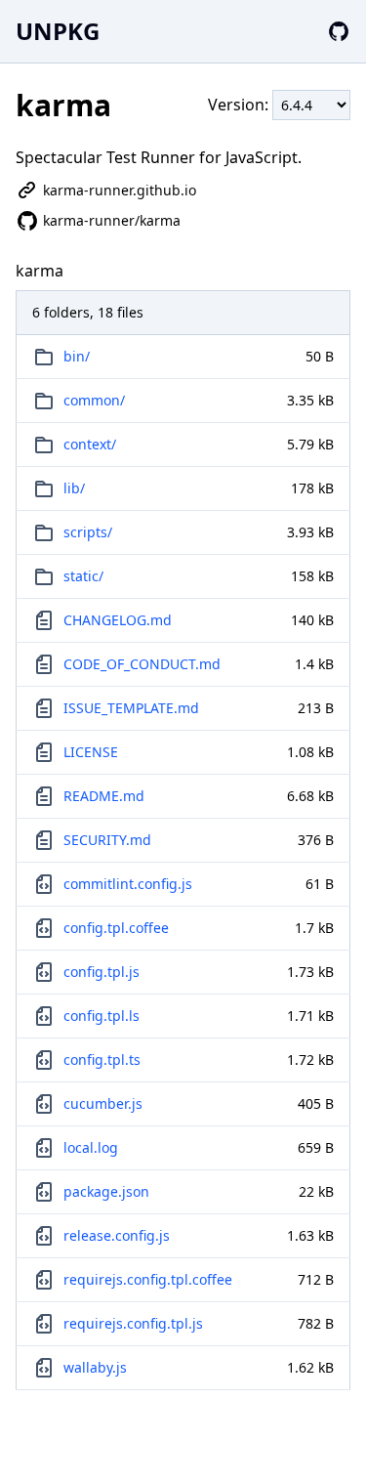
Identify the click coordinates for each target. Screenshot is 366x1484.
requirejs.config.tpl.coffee (147, 1279)
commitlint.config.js (127, 883)
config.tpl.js (101, 971)
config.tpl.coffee (116, 927)
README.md (103, 795)
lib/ (74, 488)
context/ (89, 444)
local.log (90, 1147)
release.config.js (116, 1235)
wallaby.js (95, 1367)
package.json (106, 1191)
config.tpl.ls (101, 1015)
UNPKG (58, 31)
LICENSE (90, 751)
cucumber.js (102, 1103)
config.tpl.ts (102, 1059)
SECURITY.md (107, 839)
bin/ (76, 356)
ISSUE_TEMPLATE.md (131, 708)
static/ (83, 576)
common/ (94, 400)
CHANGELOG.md (117, 620)
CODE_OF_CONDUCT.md (142, 664)
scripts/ (87, 532)
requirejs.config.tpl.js (133, 1323)
